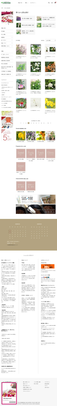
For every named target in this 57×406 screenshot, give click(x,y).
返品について (25, 383)
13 (48, 123)
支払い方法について (26, 385)
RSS (34, 383)
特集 (26, 2)
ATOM (37, 383)
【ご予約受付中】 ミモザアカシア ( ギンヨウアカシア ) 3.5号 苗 (50, 112)
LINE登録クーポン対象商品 (6, 71)
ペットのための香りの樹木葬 (6, 107)
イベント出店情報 (4, 103)
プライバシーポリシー (26, 391)
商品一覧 (20, 2)
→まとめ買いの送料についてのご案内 (8, 284)
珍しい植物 (3, 34)
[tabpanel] (7, 17)
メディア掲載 (3, 105)
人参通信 (2, 94)
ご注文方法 (3, 92)
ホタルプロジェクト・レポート (6, 96)
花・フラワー (3, 40)
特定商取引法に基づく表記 (27, 389)
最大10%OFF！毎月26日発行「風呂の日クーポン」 (7, 67)
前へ (21, 123)
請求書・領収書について (27, 387)
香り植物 (3, 31)
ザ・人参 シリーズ (4, 54)
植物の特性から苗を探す (5, 60)
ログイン (46, 385)
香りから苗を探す (4, 63)
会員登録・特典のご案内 (5, 90)
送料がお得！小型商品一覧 (6, 74)
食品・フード (3, 43)
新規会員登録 (47, 383)
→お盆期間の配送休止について (12, 244)
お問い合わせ (47, 387)
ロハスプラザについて (5, 82)
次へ (50, 123)
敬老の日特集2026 (4, 85)
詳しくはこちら (13, 402)
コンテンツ (32, 2)
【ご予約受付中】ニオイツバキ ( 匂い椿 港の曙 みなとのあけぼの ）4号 (21, 93)
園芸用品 (3, 37)
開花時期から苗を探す (5, 57)
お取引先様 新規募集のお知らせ (6, 101)
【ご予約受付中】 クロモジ (35, 110)
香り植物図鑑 (3, 98)
